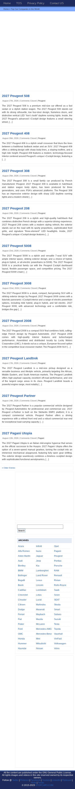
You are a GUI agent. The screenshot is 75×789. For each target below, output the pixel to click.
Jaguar (39, 556)
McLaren (40, 624)
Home (7, 3)
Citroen (21, 604)
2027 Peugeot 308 (15, 171)
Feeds (41, 782)
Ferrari (21, 614)
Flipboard (67, 780)
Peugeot (41, 101)
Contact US (57, 3)
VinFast (58, 638)
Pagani (41, 438)
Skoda (57, 604)
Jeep (38, 561)
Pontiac (58, 561)
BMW (20, 570)
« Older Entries (8, 468)
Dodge (21, 609)
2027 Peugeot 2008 (16, 321)
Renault (58, 575)
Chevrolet (23, 595)
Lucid (39, 600)
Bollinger (22, 575)
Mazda (39, 619)
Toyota (57, 629)
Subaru (57, 614)
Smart (57, 609)
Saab (56, 590)
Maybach (40, 614)
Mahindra (41, 604)
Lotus (39, 595)
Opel (56, 546)
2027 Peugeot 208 (15, 208)
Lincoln (39, 585)
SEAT (57, 600)
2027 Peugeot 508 (15, 96)
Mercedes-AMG (44, 629)
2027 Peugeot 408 (15, 133)
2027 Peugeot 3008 (16, 283)
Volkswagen (60, 643)
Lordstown (41, 590)
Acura (21, 546)
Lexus (39, 580)
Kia (37, 565)
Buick (20, 585)
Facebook (35, 780)
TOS (19, 3)
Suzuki (57, 619)
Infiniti (39, 546)
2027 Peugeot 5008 (16, 246)
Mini (38, 638)
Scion (57, 595)
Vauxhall (58, 634)
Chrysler (22, 600)
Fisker (21, 624)
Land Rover (42, 575)
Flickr (33, 782)
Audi (20, 561)
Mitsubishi (41, 643)
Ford (20, 629)
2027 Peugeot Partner (18, 396)
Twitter (15, 780)
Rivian (57, 580)
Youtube (46, 780)
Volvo (57, 648)
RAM (56, 570)
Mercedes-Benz (44, 634)
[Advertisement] (37, 51)
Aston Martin (24, 556)
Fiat (20, 619)
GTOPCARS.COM (44, 785)
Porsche (58, 565)
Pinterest (24, 780)
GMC (20, 634)
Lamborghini (42, 570)
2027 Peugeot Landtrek (20, 358)
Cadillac (22, 590)
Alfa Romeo (24, 551)
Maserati (40, 609)
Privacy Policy (35, 3)
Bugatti (21, 580)
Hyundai (22, 648)
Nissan (39, 648)
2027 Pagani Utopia (17, 433)
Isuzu (38, 551)
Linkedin (56, 780)
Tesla (56, 624)
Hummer (22, 643)
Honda (21, 638)
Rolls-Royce (60, 585)
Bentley (21, 565)
